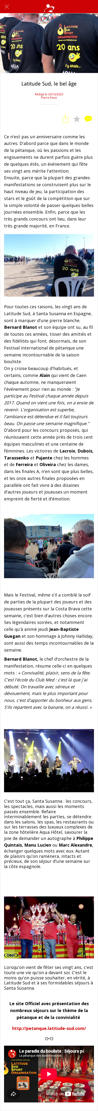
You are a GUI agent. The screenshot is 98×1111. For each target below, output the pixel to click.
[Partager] (65, 119)
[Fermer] (7, 7)
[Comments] (88, 119)
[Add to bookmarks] (77, 119)
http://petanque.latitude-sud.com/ (49, 1028)
